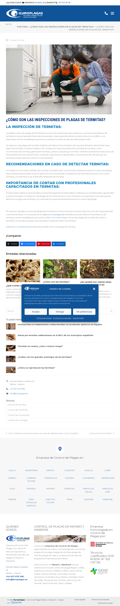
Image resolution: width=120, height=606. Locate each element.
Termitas (20, 40)
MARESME (108, 499)
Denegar (60, 311)
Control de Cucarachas (18, 415)
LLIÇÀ (12, 488)
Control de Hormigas (17, 420)
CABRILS (12, 478)
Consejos (12, 40)
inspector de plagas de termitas (58, 214)
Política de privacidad (62, 318)
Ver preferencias (84, 311)
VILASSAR (88, 499)
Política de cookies (44, 318)
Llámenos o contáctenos (17, 227)
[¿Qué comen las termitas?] (23, 270)
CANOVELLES (50, 478)
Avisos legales (78, 318)
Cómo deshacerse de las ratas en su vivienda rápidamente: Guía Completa (42, 433)
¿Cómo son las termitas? (56, 282)
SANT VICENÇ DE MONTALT (31, 502)
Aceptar (36, 311)
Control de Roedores (18, 410)
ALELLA (12, 470)
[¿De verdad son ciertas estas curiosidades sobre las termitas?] (97, 269)
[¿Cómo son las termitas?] (60, 269)
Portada (22, 27)
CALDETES (70, 470)
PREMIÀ (12, 499)
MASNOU (31, 488)
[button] (94, 288)
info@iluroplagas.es (19, 393)
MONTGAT (69, 488)
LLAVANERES (88, 478)
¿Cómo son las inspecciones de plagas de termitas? (62, 27)
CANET (107, 470)
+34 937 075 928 (17, 389)
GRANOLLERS (108, 478)
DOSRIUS (69, 478)
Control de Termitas (17, 405)
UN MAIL (38, 2)
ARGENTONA (31, 470)
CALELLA (88, 470)
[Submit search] (111, 310)
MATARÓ (50, 488)
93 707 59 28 (64, 2)
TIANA (69, 499)
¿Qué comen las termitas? (20, 285)
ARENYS (50, 470)
